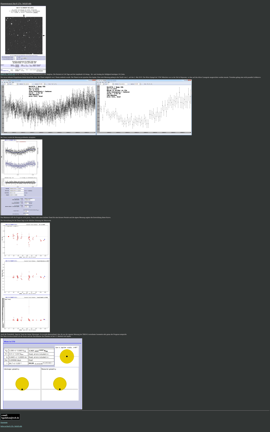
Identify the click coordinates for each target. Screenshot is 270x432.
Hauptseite (4, 422)
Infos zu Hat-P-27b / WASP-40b (11, 426)
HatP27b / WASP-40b (8, 74)
